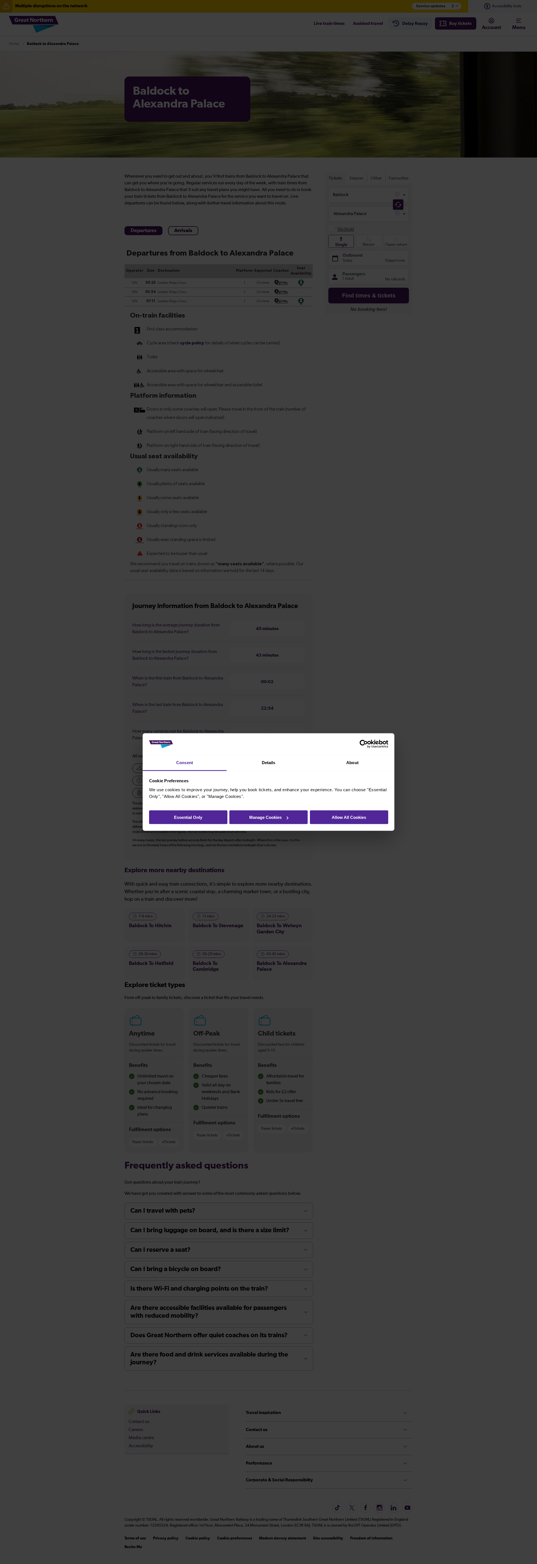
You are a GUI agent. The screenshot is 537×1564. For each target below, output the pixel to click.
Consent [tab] (184, 762)
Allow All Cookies (349, 817)
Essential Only (188, 817)
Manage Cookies (265, 817)
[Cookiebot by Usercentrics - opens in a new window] (363, 744)
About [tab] (352, 762)
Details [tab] (268, 762)
